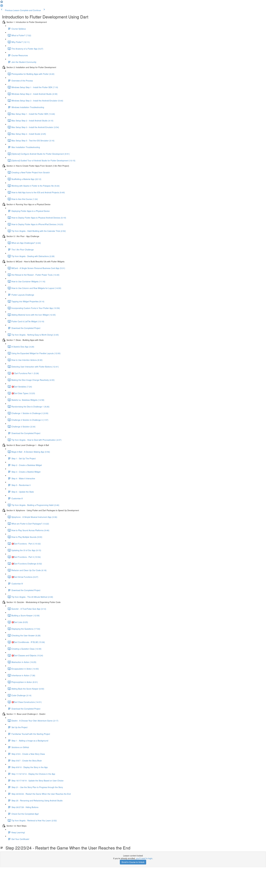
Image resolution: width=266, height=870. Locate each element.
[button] (1, 2)
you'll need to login (144, 858)
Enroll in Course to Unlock (133, 862)
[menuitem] (1, 6)
